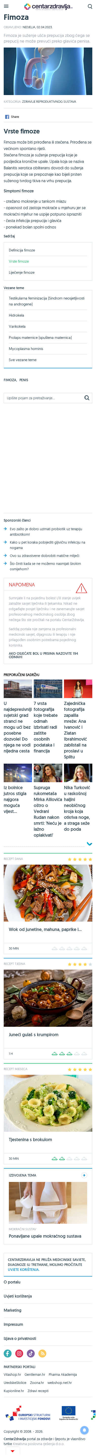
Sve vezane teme (22, 359)
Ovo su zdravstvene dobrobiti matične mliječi (44, 555)
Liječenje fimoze (21, 272)
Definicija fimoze (22, 250)
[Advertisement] (48, 455)
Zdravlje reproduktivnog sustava (49, 101)
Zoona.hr (37, 1382)
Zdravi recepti (38, 1391)
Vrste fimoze (19, 261)
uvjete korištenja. (23, 1269)
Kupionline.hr (14, 1391)
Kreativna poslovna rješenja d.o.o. (38, 1444)
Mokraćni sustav (22, 1229)
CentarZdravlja (48, 6)
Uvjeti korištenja (18, 1296)
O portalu (12, 1282)
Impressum (13, 1324)
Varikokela (17, 326)
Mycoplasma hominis (26, 348)
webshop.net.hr (60, 1382)
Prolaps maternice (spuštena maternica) (40, 337)
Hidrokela (16, 315)
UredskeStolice (15, 1382)
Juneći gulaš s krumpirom (33, 1034)
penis (23, 380)
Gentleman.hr (35, 1374)
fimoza (10, 380)
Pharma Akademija (63, 1374)
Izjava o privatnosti (20, 1338)
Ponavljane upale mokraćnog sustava (45, 1236)
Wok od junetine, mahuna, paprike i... (45, 929)
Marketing (12, 1310)
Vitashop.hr (12, 1374)
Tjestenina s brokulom (30, 1139)
